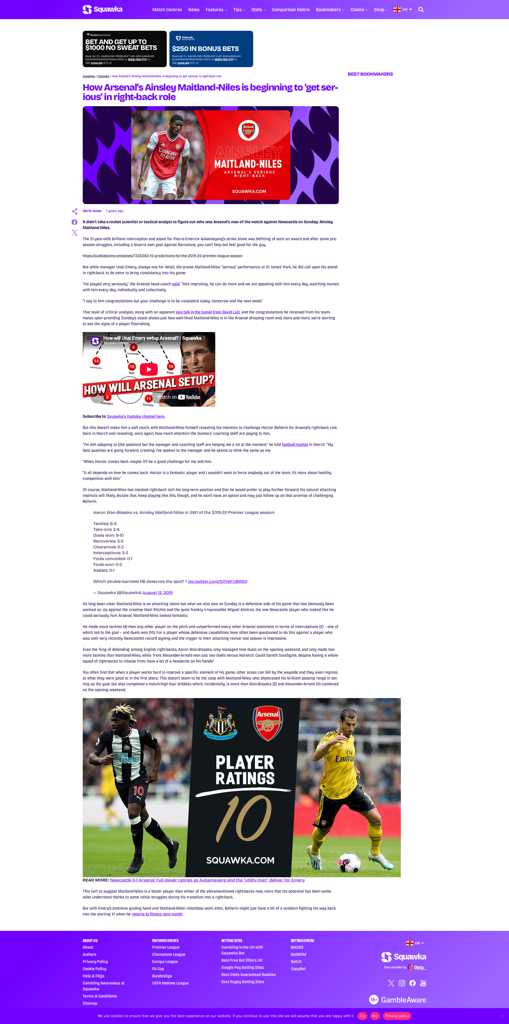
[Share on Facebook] (75, 222)
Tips (237, 9)
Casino (357, 9)
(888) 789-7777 (137, 59)
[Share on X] (75, 233)
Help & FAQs (93, 975)
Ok (362, 1016)
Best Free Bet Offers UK (241, 960)
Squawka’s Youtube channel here (135, 416)
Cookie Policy (94, 968)
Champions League (168, 954)
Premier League (166, 947)
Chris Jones (92, 211)
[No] (502, 1016)
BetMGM (298, 954)
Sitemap (90, 1003)
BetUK (296, 961)
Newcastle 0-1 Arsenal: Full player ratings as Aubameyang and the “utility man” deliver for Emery (207, 880)
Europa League (165, 961)
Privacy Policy (95, 961)
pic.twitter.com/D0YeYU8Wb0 (217, 581)
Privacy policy (397, 1016)
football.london (295, 444)
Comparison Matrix (291, 9)
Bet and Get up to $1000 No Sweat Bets (121, 45)
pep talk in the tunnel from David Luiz (208, 312)
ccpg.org (97, 62)
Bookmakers (328, 9)
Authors (89, 954)
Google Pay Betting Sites (242, 967)
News (193, 9)
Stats (257, 9)
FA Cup (158, 968)
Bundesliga (162, 975)
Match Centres (167, 9)
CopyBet (298, 968)
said (176, 283)
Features (214, 9)
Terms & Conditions (100, 996)
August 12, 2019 (157, 592)
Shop (379, 9)
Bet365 (297, 947)
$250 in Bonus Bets (205, 49)
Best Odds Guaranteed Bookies (248, 974)
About (88, 947)
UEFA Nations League (170, 983)
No (375, 1016)
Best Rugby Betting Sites (242, 981)
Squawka (89, 76)
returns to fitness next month (157, 914)
